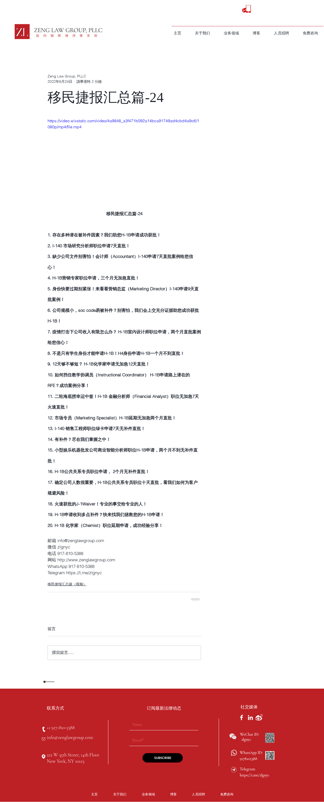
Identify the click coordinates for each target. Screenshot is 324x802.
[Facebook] (241, 717)
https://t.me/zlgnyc (255, 775)
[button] (231, 33)
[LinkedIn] (250, 717)
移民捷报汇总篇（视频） (67, 584)
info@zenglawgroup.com (70, 737)
